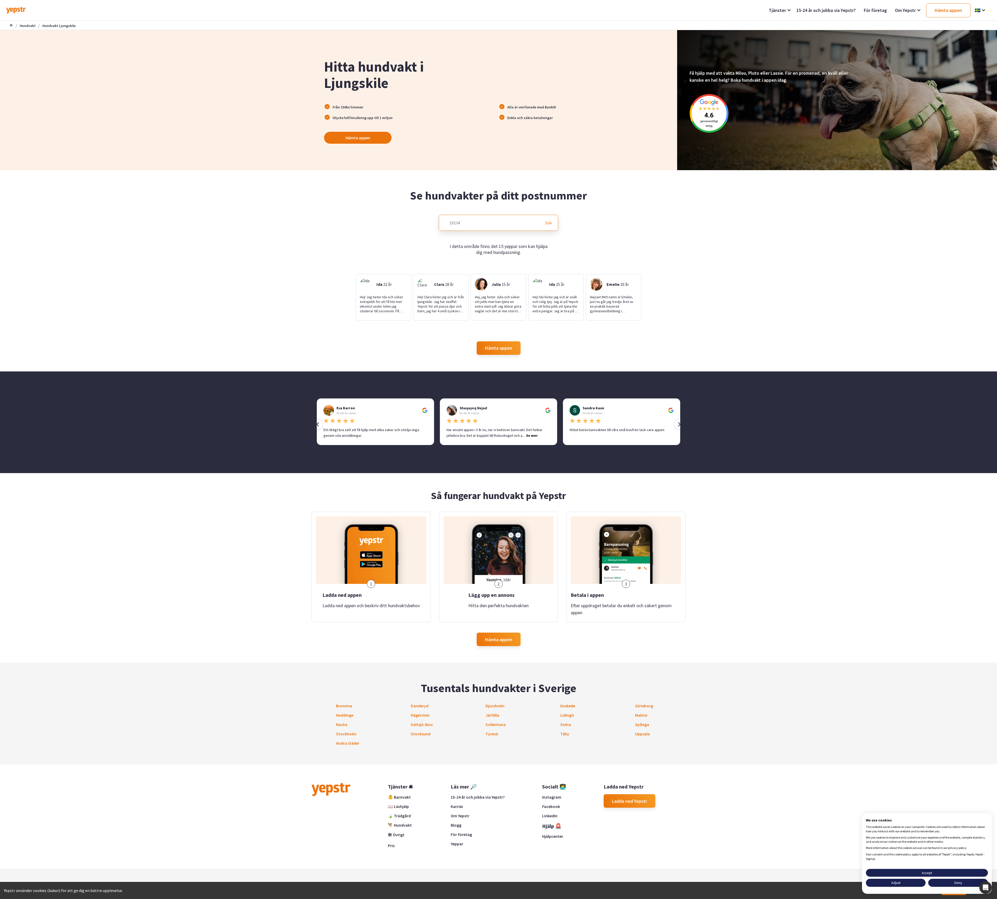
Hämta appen (358, 137)
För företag (461, 834)
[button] (985, 887)
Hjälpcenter (552, 836)
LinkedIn (549, 815)
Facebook (551, 806)
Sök (548, 222)
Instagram (551, 797)
